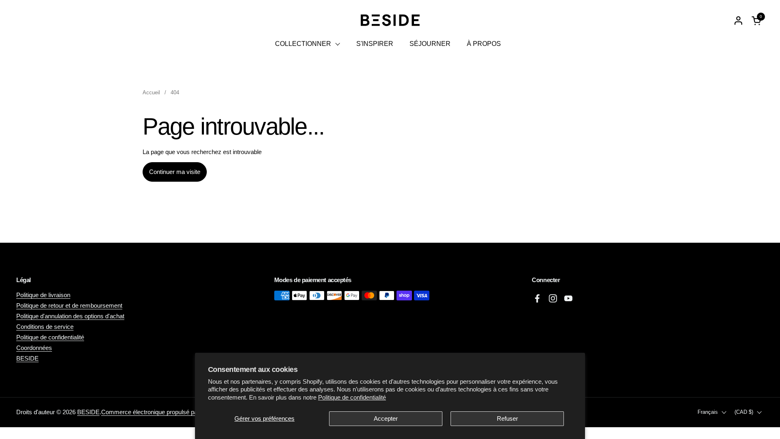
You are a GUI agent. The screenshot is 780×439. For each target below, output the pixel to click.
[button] (758, 20)
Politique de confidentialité (352, 397)
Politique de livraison (43, 294)
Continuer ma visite (174, 171)
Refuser (507, 418)
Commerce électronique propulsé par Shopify (161, 412)
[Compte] (738, 20)
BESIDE (27, 358)
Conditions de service (45, 326)
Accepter (386, 418)
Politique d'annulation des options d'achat (70, 316)
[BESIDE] (390, 20)
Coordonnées (34, 347)
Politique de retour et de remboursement (69, 305)
